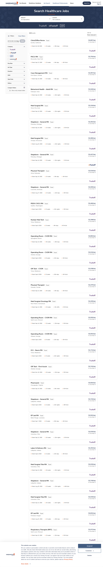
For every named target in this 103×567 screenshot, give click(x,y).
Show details (24, 564)
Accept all (89, 546)
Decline (89, 555)
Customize (89, 550)
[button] (35, 18)
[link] (12, 3)
